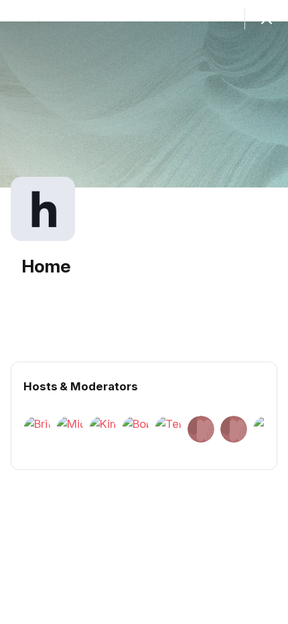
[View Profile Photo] (43, 209)
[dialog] (144, 312)
